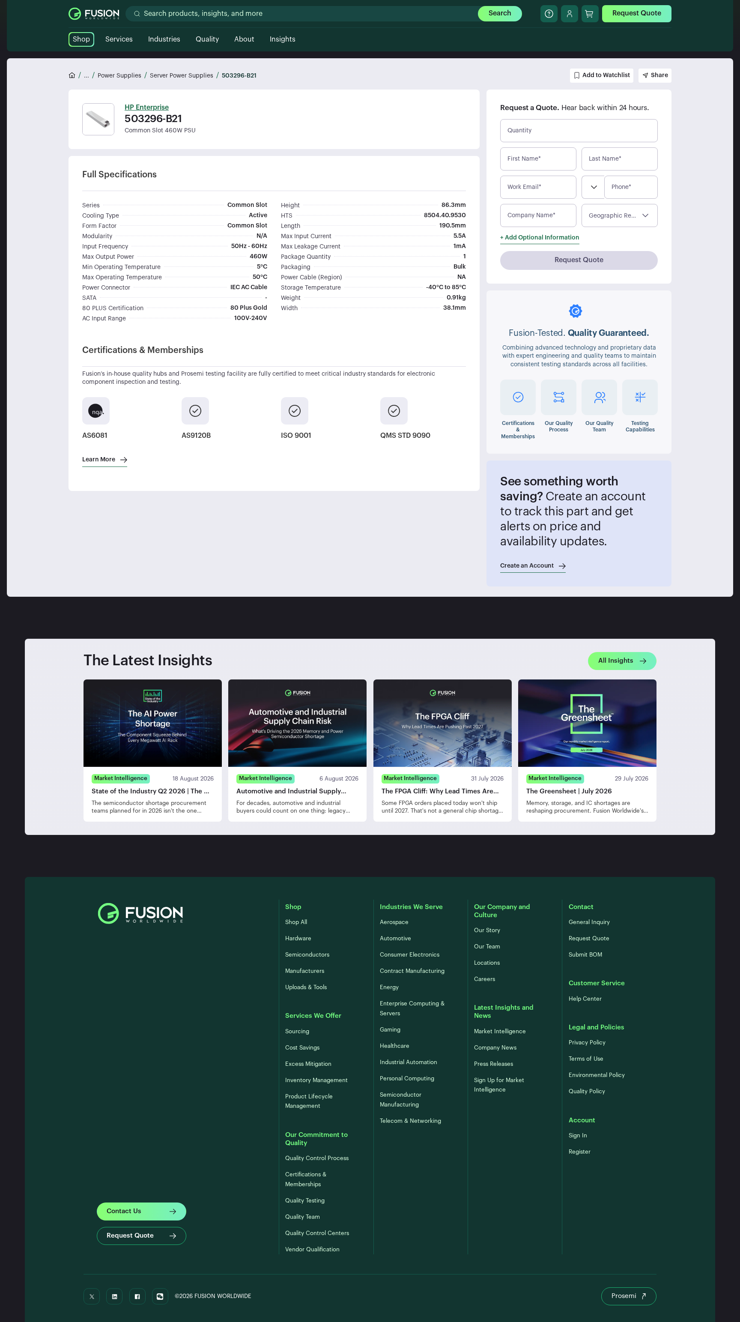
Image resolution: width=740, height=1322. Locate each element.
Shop (81, 39)
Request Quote (636, 13)
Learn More (98, 460)
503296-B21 (239, 76)
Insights (282, 39)
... (86, 76)
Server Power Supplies (181, 76)
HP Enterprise (147, 107)
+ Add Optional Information (539, 238)
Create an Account (527, 566)
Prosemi (624, 1296)
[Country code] (593, 187)
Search (500, 13)
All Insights (615, 661)
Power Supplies (119, 76)
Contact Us (124, 1211)
